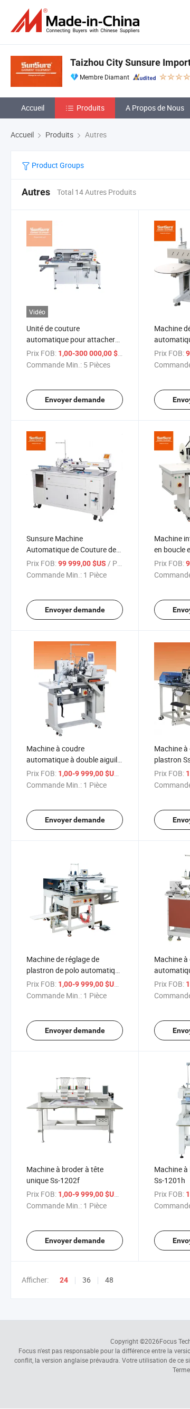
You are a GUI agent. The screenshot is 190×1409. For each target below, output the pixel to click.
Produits (90, 108)
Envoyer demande (75, 399)
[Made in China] (77, 20)
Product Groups (57, 165)
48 (109, 1280)
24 (64, 1280)
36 (86, 1280)
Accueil (32, 108)
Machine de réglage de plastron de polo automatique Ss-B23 (74, 970)
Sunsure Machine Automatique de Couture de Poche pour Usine (71, 549)
